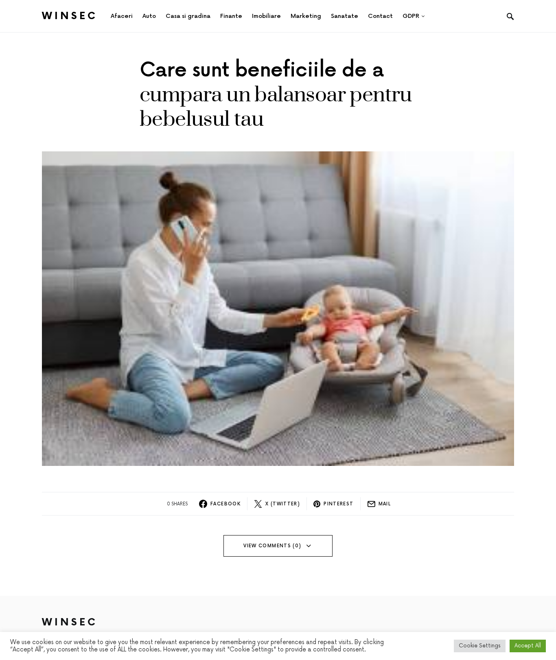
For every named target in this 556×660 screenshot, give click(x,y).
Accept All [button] (527, 646)
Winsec (70, 16)
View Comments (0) (272, 546)
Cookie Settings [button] (480, 646)
